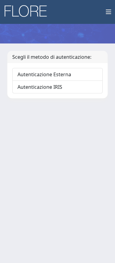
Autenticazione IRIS (39, 87)
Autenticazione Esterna (44, 74)
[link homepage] (28, 12)
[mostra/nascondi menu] (108, 12)
